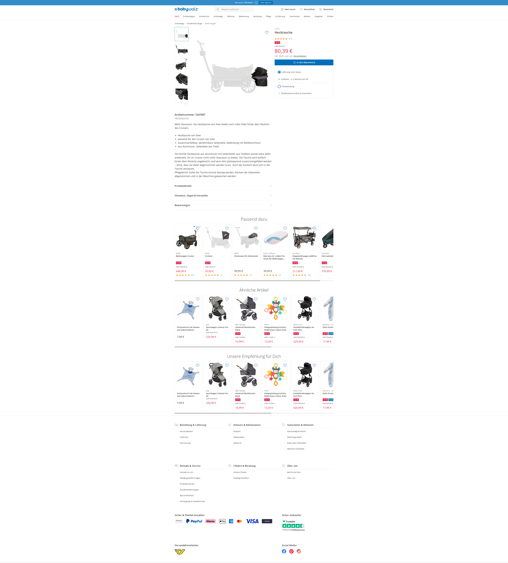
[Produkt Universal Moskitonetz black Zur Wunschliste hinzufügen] (256, 299)
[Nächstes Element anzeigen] (181, 102)
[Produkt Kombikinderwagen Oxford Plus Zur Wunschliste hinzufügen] (314, 299)
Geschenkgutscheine (296, 431)
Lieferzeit (184, 437)
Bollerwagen (210, 23)
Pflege (268, 16)
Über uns (291, 478)
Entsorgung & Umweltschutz (192, 501)
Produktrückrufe (187, 484)
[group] (232, 66)
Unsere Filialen (240, 472)
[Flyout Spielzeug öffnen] (263, 17)
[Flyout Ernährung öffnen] (286, 17)
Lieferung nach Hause (291, 72)
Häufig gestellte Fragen (190, 478)
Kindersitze (204, 16)
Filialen (330, 16)
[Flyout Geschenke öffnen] (301, 17)
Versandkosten (186, 431)
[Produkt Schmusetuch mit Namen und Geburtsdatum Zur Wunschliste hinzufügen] (197, 299)
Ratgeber (319, 16)
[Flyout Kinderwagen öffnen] (196, 17)
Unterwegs (218, 16)
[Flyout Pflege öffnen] (272, 17)
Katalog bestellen (241, 478)
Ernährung (280, 16)
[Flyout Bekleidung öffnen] (250, 17)
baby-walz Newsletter (296, 443)
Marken (307, 16)
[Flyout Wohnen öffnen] (236, 17)
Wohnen (231, 16)
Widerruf (237, 443)
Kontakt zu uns (186, 472)
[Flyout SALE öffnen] (180, 17)
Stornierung (185, 443)
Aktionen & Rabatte (295, 449)
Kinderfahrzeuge (194, 23)
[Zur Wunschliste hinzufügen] (266, 32)
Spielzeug (257, 16)
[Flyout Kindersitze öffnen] (210, 17)
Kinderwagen (189, 16)
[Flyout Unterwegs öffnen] (224, 17)
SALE (177, 16)
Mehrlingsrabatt (294, 437)
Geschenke (295, 16)
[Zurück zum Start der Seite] (505, 544)
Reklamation (238, 437)
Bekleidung (244, 16)
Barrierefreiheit (187, 495)
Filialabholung (288, 86)
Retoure (237, 431)
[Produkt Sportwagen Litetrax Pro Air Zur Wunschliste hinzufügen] (227, 299)
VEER (277, 28)
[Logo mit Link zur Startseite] (186, 9)
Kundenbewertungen (189, 489)
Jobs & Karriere (294, 472)
